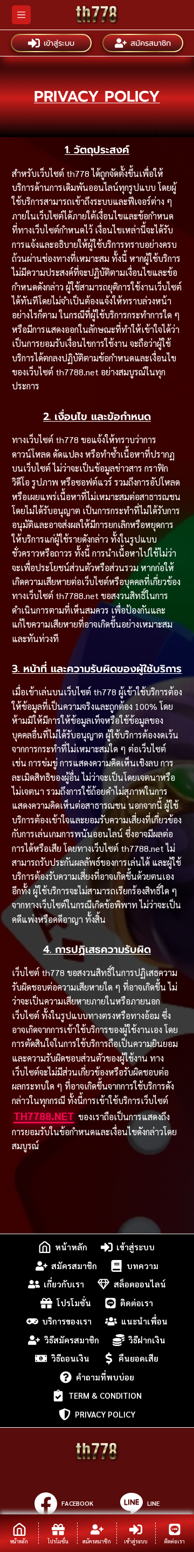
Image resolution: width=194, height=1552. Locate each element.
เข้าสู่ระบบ (59, 43)
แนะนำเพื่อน (144, 1321)
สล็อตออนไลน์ (140, 1284)
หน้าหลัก (71, 1247)
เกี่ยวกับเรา (64, 1284)
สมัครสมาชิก (150, 43)
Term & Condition (105, 1395)
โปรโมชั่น (74, 1303)
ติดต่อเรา (136, 1303)
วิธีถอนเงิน (70, 1358)
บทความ (142, 1266)
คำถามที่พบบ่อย (105, 1377)
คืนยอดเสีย (138, 1358)
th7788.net (43, 1115)
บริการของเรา (67, 1321)
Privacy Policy (105, 1414)
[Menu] (21, 14)
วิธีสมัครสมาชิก (71, 1340)
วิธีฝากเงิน (146, 1340)
